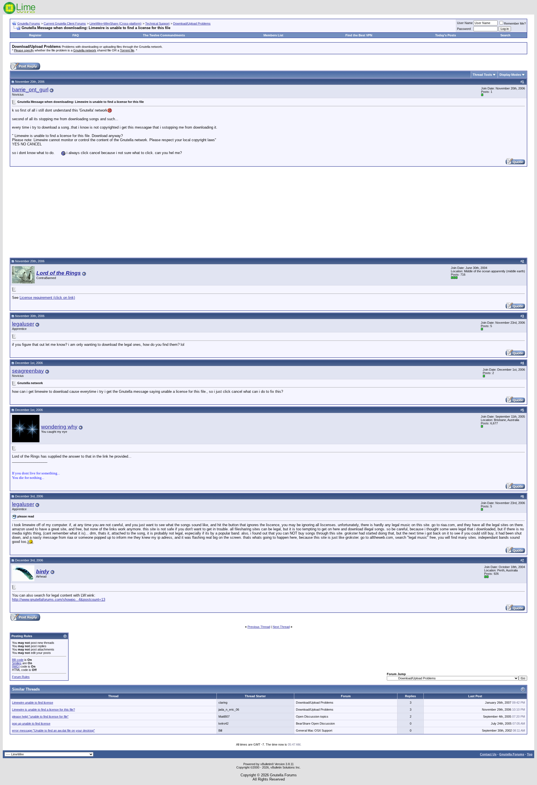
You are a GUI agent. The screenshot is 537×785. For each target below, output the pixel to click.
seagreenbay (28, 371)
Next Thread (281, 626)
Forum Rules (21, 676)
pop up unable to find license (31, 723)
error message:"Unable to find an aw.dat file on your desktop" (53, 730)
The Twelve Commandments (164, 35)
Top (530, 754)
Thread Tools (482, 74)
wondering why (59, 427)
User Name (465, 23)
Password (464, 28)
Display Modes (510, 74)
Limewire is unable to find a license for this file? (43, 709)
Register (35, 35)
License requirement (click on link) (47, 297)
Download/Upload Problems (192, 23)
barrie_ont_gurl (30, 90)
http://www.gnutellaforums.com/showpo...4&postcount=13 (58, 599)
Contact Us (488, 754)
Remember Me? (515, 23)
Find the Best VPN (358, 35)
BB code (17, 659)
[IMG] (16, 666)
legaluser (23, 324)
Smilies (17, 663)
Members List (273, 35)
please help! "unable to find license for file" (40, 716)
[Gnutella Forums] (19, 13)
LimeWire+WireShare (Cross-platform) (116, 23)
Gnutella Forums (28, 23)
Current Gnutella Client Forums (65, 23)
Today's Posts (445, 35)
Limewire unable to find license (32, 702)
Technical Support (157, 23)
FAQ (75, 35)
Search (505, 35)
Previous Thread (259, 626)
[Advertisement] (268, 211)
